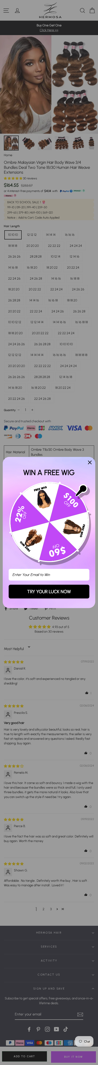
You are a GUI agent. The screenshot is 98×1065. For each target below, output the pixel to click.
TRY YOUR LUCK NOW (49, 591)
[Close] (89, 462)
